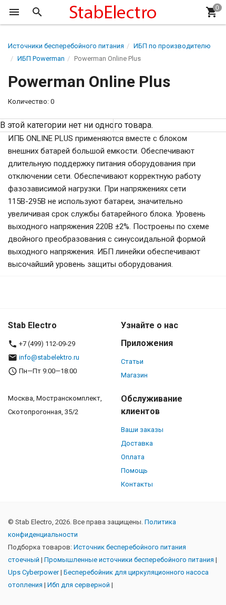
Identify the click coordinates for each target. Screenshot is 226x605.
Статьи (132, 361)
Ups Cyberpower (33, 572)
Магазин (134, 375)
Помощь (134, 470)
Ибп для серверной (78, 585)
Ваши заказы (142, 430)
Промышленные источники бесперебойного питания (129, 560)
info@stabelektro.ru (49, 357)
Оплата (133, 457)
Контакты (137, 484)
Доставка (137, 443)
